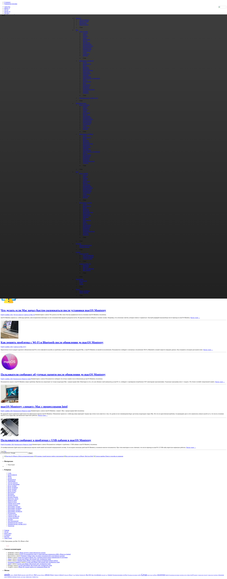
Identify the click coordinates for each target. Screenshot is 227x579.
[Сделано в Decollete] (6, 545)
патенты (9, 576)
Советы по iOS (12, 514)
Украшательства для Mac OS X (17, 524)
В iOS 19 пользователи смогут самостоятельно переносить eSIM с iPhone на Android (45, 554)
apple (7, 574)
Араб (9, 564)
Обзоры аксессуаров (14, 503)
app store (23, 575)
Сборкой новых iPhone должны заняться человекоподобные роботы (37, 560)
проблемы (14, 576)
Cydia (9, 473)
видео (185, 575)
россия (18, 576)
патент (5, 576)
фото (37, 576)
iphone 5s (57, 575)
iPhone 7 (71, 575)
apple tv (12, 575)
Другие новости (18, 314)
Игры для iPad (12, 486)
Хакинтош (11, 526)
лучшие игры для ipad (202, 575)
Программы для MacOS (15, 511)
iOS (30, 575)
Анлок (10, 478)
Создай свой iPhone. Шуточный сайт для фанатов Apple (34, 559)
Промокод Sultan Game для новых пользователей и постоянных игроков (43, 556)
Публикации (12, 513)
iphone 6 (61, 575)
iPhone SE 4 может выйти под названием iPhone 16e (34, 567)
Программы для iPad (14, 506)
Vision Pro (7, 7)
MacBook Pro (82, 575)
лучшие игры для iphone (212, 575)
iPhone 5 (52, 575)
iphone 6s (66, 575)
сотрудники (22, 576)
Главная (6, 530)
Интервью (11, 494)
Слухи (144, 575)
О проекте (7, 2)
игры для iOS (190, 575)
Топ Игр (6, 13)
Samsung (110, 575)
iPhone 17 (7, 8)
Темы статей (8, 538)
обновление (221, 575)
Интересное (11, 495)
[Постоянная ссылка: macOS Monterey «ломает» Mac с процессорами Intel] (9, 402)
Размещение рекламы (10, 4)
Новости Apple (26, 379)
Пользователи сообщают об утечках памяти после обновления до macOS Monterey (53, 374)
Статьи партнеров (13, 518)
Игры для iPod (12, 489)
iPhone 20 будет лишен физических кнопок (32, 552)
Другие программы (14, 484)
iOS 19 (6, 10)
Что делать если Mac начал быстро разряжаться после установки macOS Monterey (53, 310)
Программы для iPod (14, 510)
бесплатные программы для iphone (176, 575)
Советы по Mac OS (29, 314)
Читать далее (195, 317)
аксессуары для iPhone (152, 575)
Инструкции (11, 492)
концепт (195, 575)
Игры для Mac (12, 490)
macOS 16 (7, 11)
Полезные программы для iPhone (120, 575)
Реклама (6, 536)
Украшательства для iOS (15, 522)
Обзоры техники (13, 505)
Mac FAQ (88, 575)
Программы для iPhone (15, 508)
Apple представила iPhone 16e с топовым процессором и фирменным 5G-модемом (43, 557)
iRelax (9, 476)
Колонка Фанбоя (13, 497)
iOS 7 (32, 575)
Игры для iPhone (13, 487)
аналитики (161, 575)
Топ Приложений (13, 521)
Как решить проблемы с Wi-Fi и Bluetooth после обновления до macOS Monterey (52, 342)
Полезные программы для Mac (134, 575)
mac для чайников (96, 575)
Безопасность (17, 379)
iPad (35, 575)
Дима (9, 559)
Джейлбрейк (11, 481)
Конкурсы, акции (13, 498)
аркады (167, 575)
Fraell (2, 314)
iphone (47, 575)
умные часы (29, 576)
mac (74, 575)
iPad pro (43, 575)
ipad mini (39, 575)
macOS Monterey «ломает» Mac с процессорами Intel (34, 406)
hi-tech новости (12, 475)
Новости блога (12, 502)
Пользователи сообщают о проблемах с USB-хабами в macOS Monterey (46, 440)
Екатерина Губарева (14, 562)
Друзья (6, 532)
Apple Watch (17, 575)
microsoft (103, 575)
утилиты (34, 576)
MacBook (77, 575)
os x (106, 575)
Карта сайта (7, 533)
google (27, 575)
